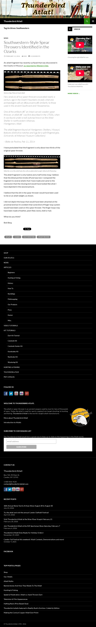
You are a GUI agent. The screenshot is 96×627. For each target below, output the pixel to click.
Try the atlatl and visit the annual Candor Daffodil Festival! (26, 512)
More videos (74, 93)
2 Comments (35, 56)
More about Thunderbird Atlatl (16, 418)
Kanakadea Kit (13, 352)
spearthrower (44, 237)
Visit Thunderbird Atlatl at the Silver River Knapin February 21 (28, 519)
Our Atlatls (9, 258)
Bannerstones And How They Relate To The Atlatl (23, 586)
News (6, 38)
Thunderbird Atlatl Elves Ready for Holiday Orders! (24, 533)
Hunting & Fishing (14, 278)
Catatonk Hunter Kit (15, 346)
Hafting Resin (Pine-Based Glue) (16, 604)
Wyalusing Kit (13, 362)
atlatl (8, 237)
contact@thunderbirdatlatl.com (16, 484)
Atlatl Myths (8, 581)
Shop (6, 253)
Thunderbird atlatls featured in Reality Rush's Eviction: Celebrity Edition (32, 608)
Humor (10, 315)
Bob (25, 56)
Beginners (11, 272)
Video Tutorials (11, 326)
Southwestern (29, 237)
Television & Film (11, 372)
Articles (7, 267)
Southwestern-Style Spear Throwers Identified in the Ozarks (27, 47)
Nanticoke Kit (13, 357)
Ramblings (11, 294)
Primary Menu (93, 21)
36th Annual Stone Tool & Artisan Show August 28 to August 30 (28, 506)
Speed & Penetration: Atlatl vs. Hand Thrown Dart (23, 595)
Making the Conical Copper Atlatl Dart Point (21, 613)
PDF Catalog (9, 377)
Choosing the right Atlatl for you (78, 57)
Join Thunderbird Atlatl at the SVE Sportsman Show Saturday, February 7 (32, 526)
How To (10, 288)
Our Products (12, 305)
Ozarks (17, 237)
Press (10, 310)
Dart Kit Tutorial (14, 336)
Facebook (8, 551)
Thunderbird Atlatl (13, 21)
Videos (77, 29)
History (10, 283)
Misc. (10, 320)
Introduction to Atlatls (12, 422)
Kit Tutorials (9, 330)
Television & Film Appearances (16, 599)
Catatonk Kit (12, 341)
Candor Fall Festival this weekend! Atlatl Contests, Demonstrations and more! (34, 539)
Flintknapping (12, 299)
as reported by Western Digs (36, 65)
